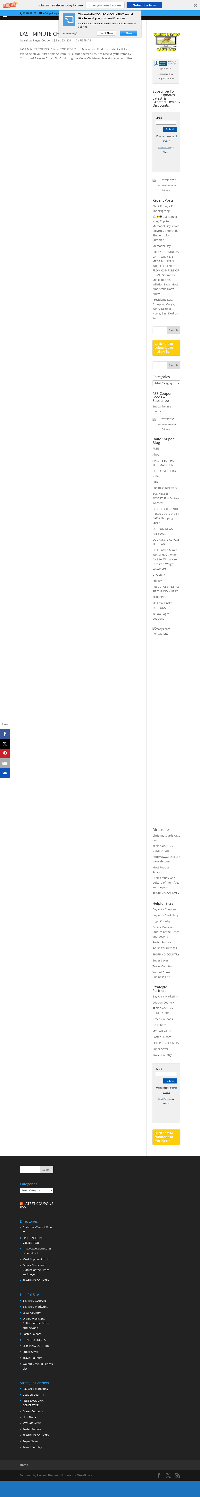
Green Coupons (163, 1019)
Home (24, 1465)
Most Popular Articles (37, 1259)
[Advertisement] (168, 702)
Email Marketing (164, 147)
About (156, 454)
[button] (100, 5)
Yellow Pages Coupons (38, 40)
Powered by (68, 33)
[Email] (5, 763)
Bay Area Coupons (164, 909)
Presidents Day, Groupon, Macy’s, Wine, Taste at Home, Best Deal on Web (165, 309)
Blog (155, 482)
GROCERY (159, 574)
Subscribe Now (144, 5)
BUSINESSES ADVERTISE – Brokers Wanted (166, 498)
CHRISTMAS (83, 40)
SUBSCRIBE (160, 597)
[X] (5, 744)
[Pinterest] (5, 753)
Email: (159, 118)
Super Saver (160, 960)
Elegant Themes (47, 1475)
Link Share (159, 1025)
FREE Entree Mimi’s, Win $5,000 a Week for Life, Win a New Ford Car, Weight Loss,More (165, 559)
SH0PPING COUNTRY (166, 893)
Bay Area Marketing (165, 915)
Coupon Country (163, 1002)
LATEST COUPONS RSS (36, 1205)
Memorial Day (162, 246)
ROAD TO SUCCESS (165, 948)
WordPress (84, 1475)
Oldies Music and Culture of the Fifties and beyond (166, 882)
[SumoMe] (5, 773)
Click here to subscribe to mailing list (163, 347)
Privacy (157, 580)
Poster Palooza (162, 942)
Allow (128, 33)
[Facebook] (5, 734)
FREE (156, 448)
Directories (162, 829)
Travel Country (162, 966)
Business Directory (165, 488)
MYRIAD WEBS (162, 1031)
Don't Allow (106, 33)
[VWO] (78, 33)
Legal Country (162, 921)
